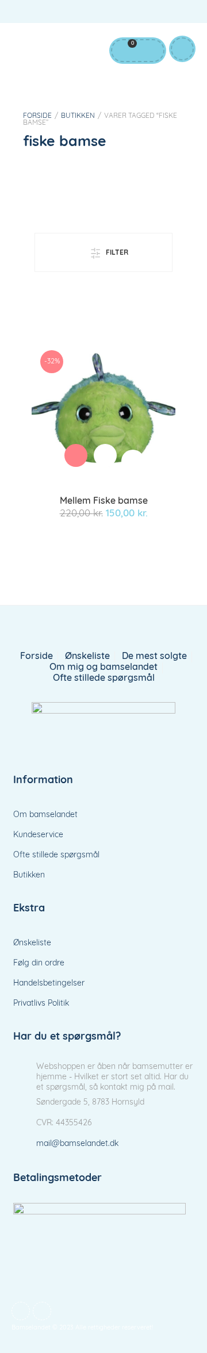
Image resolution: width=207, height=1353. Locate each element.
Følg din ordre (38, 963)
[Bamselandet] (103, 724)
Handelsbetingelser (49, 983)
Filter (117, 253)
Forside (37, 116)
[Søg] (148, 50)
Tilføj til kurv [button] (75, 455)
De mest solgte (154, 656)
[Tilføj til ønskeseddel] (132, 461)
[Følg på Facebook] (161, 13)
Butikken (78, 116)
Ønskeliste (87, 656)
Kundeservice (38, 835)
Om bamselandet (45, 815)
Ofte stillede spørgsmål (104, 678)
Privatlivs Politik (41, 1003)
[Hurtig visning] (105, 455)
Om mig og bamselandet (103, 667)
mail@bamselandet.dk (77, 1144)
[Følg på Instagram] (183, 13)
